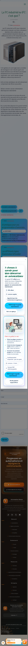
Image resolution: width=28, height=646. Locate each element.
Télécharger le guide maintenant (14, 305)
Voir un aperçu (11, 311)
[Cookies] (3, 643)
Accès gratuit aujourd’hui (14, 381)
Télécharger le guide (19, 643)
